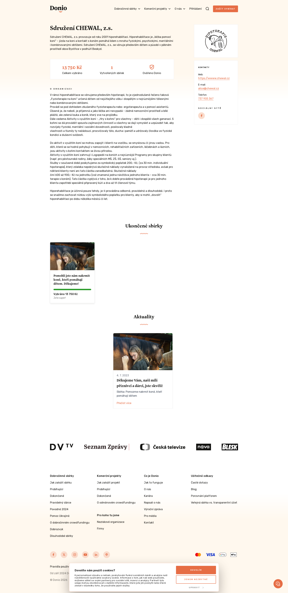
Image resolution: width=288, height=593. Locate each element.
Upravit (194, 587)
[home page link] (58, 9)
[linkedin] (96, 554)
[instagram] (74, 554)
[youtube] (85, 554)
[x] (64, 554)
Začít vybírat (225, 9)
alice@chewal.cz (208, 88)
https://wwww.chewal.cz (214, 78)
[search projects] (207, 9)
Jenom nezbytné (196, 579)
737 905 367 (206, 98)
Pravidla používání (61, 566)
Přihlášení (195, 8)
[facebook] (201, 115)
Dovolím (196, 570)
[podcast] (106, 554)
